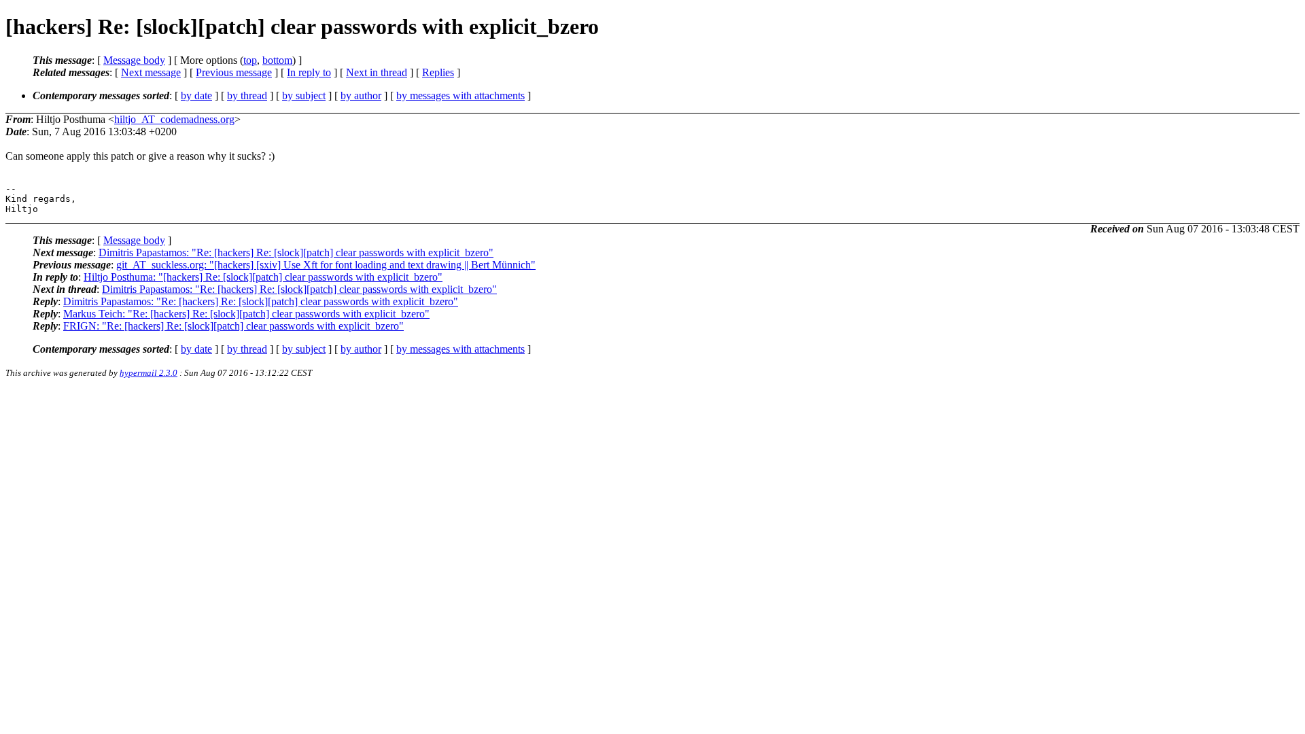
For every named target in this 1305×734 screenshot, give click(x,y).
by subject (304, 95)
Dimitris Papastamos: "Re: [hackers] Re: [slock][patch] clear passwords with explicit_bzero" (296, 252)
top (250, 60)
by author (361, 95)
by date (196, 95)
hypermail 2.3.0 (148, 373)
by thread (247, 95)
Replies (438, 72)
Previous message (234, 72)
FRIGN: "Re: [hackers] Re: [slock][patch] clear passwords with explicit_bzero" (233, 326)
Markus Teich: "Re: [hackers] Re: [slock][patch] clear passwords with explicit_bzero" (246, 313)
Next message (151, 72)
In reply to (309, 72)
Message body (134, 60)
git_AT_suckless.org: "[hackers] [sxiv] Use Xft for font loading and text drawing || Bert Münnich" (326, 264)
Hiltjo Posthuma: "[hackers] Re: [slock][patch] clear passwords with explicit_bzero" (263, 277)
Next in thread (376, 72)
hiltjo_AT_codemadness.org (174, 119)
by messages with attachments (460, 95)
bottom (277, 60)
